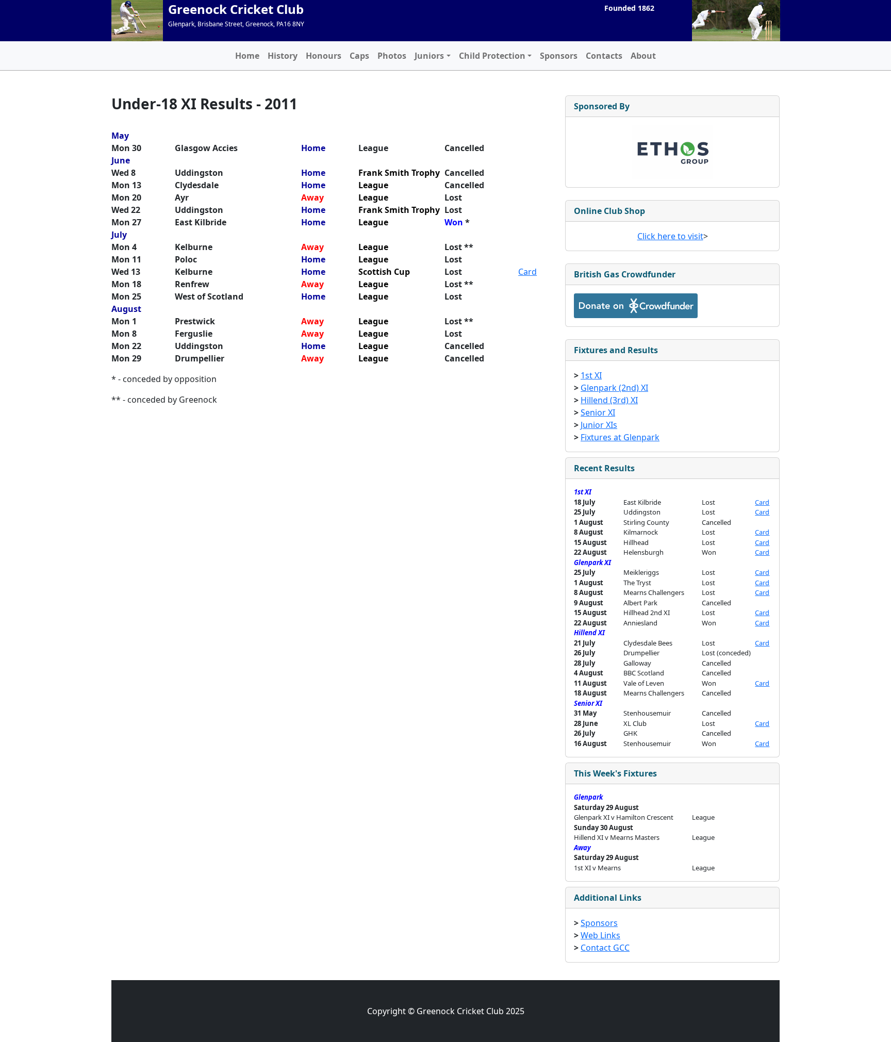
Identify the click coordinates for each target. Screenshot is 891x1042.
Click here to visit (670, 236)
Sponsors (559, 55)
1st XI (591, 375)
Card (527, 271)
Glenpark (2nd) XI (614, 387)
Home (247, 55)
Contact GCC (605, 947)
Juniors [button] (429, 55)
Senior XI (598, 412)
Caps (359, 55)
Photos (391, 55)
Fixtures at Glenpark (620, 437)
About (643, 55)
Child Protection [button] (492, 55)
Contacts (604, 55)
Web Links (600, 935)
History (283, 55)
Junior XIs (599, 425)
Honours (323, 55)
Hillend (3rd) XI (609, 400)
